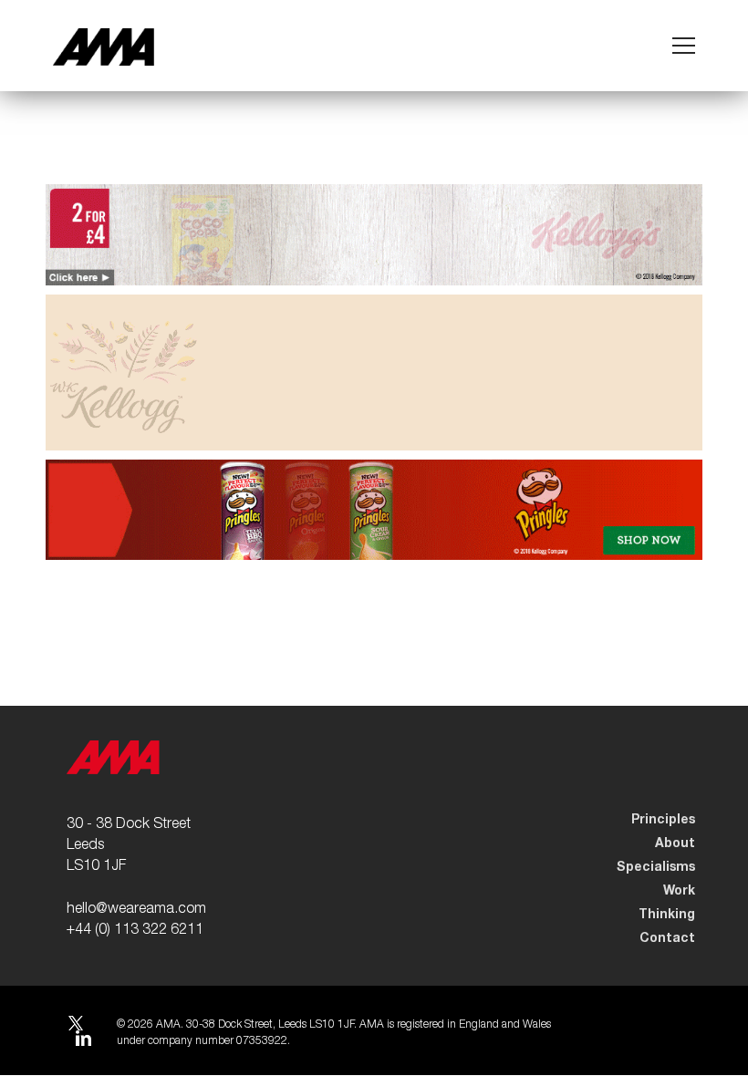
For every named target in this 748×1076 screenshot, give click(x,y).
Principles (663, 820)
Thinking (667, 914)
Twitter (75, 1025)
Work (679, 891)
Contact (667, 938)
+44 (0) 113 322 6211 (135, 931)
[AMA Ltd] (103, 47)
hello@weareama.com (136, 910)
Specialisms (656, 867)
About (675, 843)
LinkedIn (83, 1041)
